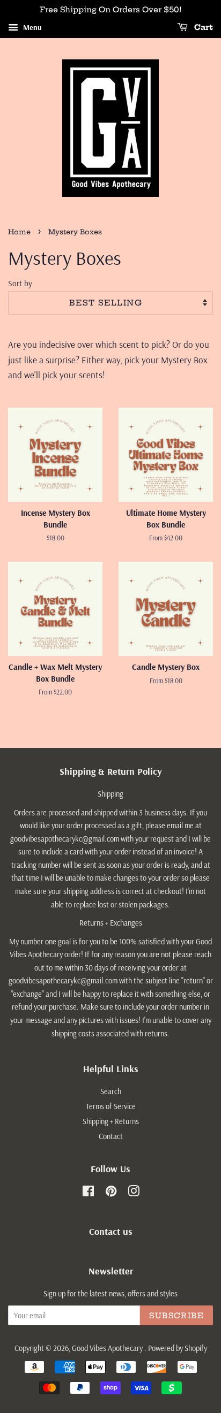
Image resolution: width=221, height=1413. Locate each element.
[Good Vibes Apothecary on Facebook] (88, 1193)
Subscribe (176, 1315)
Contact (111, 1136)
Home (19, 231)
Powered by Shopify (177, 1348)
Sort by (20, 283)
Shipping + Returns (111, 1121)
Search (110, 1091)
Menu (31, 27)
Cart (202, 27)
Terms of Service (111, 1106)
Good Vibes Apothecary (108, 1348)
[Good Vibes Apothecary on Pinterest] (111, 1193)
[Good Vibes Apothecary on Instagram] (133, 1193)
